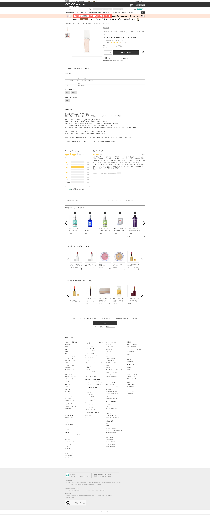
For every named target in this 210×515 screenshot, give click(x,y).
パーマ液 (87, 360)
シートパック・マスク (70, 367)
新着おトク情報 (91, 1)
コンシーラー (68, 393)
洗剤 (107, 423)
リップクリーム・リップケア (71, 374)
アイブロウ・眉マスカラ (70, 417)
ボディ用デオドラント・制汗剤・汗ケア (94, 382)
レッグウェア (130, 359)
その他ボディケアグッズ (111, 398)
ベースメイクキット (131, 386)
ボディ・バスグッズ (110, 384)
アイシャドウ (68, 413)
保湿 (67, 92)
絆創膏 (107, 396)
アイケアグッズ (109, 389)
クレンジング (68, 344)
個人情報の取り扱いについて (93, 482)
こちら (118, 59)
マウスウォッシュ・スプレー (133, 374)
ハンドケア (67, 439)
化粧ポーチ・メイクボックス (112, 372)
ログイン (143, 1)
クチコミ (87, 68)
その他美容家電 (130, 351)
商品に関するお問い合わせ (81, 484)
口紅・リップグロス (69, 424)
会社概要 (68, 490)
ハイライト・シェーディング (71, 427)
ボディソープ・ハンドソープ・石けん (73, 435)
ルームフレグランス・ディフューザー (114, 430)
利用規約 (68, 482)
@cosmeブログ (84, 495)
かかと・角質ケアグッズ (111, 391)
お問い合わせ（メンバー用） (94, 484)
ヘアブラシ (108, 404)
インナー (129, 357)
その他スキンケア (69, 381)
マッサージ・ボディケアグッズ (113, 387)
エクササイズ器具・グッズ (112, 393)
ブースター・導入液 (69, 365)
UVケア (101, 9)
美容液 (91, 80)
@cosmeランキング (75, 495)
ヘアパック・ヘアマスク (90, 350)
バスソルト (87, 417)
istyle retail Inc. (105, 511)
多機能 (73, 92)
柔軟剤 (107, 425)
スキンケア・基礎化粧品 (83, 80)
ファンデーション (69, 396)
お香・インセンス (110, 437)
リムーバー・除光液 (89, 396)
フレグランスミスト (89, 404)
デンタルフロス (130, 371)
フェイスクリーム (69, 358)
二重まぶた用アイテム (111, 358)
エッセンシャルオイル (111, 432)
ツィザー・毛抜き (110, 360)
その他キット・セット (132, 396)
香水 (86, 402)
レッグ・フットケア (69, 441)
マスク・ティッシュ (110, 444)
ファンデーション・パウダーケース (114, 369)
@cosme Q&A (92, 495)
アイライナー (68, 420)
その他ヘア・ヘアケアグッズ (112, 417)
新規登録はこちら (110, 327)
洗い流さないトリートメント (91, 348)
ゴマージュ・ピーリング (70, 376)
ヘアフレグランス (89, 407)
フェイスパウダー (69, 398)
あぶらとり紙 (109, 349)
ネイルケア (67, 451)
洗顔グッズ (108, 351)
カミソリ (108, 365)
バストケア (67, 446)
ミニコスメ (96, 9)
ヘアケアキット (130, 393)
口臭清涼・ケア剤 (131, 376)
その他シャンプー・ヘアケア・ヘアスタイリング (94, 363)
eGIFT (115, 9)
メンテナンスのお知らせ (135, 12)
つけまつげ (67, 411)
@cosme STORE (109, 495)
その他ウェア (130, 361)
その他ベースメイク (69, 400)
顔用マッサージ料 (69, 379)
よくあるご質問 (69, 484)
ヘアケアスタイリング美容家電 (134, 349)
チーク (66, 422)
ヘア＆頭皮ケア (108, 9)
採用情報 (102, 490)
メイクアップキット (131, 389)
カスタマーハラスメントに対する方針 (90, 490)
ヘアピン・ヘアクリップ (111, 408)
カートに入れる (126, 52)
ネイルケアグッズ (69, 453)
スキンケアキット (131, 384)
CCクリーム (67, 391)
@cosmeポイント (100, 495)
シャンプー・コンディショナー (92, 346)
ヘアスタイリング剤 (89, 353)
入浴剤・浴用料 (88, 415)
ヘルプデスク (118, 482)
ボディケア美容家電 (131, 346)
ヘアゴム (108, 406)
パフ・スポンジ (109, 344)
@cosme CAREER (70, 497)
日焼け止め (87, 369)
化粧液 (66, 362)
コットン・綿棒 (109, 346)
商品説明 (77, 68)
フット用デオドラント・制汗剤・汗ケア (94, 384)
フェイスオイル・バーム (70, 360)
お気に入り (80, 233)
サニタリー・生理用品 (111, 428)
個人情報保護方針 (76, 490)
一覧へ (143, 12)
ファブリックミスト (110, 441)
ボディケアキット (131, 391)
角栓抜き (108, 367)
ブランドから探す (93, 12)
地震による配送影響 (123, 12)
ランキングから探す (82, 12)
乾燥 (67, 100)
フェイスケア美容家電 (132, 344)
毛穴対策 (120, 9)
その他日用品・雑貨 (110, 446)
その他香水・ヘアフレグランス (92, 409)
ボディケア (67, 437)
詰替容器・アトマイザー (111, 376)
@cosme (68, 495)
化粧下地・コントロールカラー (72, 387)
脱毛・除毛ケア (68, 455)
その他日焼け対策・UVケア (91, 376)
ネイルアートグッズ (89, 394)
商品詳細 (68, 68)
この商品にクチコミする (78, 189)
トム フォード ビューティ (83, 78)
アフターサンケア (89, 374)
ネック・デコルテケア (70, 444)
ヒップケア (67, 448)
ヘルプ (134, 9)
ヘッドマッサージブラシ (111, 415)
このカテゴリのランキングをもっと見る (135, 236)
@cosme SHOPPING (107, 60)
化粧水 (66, 349)
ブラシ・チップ (109, 356)
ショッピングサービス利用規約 (79, 482)
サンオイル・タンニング (90, 371)
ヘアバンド (108, 411)
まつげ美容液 (68, 408)
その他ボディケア (69, 458)
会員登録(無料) (135, 1)
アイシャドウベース (69, 415)
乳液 (66, 353)
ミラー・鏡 (108, 374)
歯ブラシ (129, 369)
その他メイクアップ (69, 429)
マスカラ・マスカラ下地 (70, 406)
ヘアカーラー (109, 413)
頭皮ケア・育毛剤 (89, 357)
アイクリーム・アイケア (70, 372)
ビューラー (108, 353)
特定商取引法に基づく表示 (108, 482)
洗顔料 (66, 346)
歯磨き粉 (129, 367)
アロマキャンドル (110, 435)
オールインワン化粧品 (70, 356)
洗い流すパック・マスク (70, 369)
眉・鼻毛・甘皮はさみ (111, 362)
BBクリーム (67, 389)
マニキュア (87, 390)
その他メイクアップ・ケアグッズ (113, 379)
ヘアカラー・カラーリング (91, 355)
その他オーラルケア (131, 378)
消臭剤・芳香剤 (109, 439)
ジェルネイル (88, 392)
